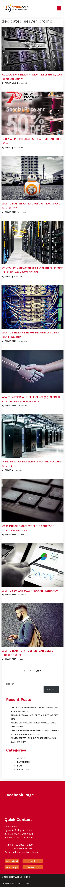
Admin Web (10, 82)
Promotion (23, 769)
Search (10, 683)
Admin (8, 147)
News (20, 765)
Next (38, 671)
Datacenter (23, 762)
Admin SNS (10, 212)
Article (21, 758)
